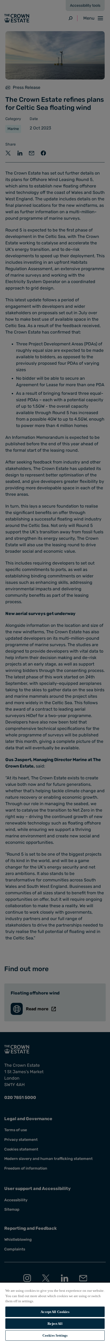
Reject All (55, 1324)
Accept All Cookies (55, 1312)
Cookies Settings (55, 1335)
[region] (55, 1312)
